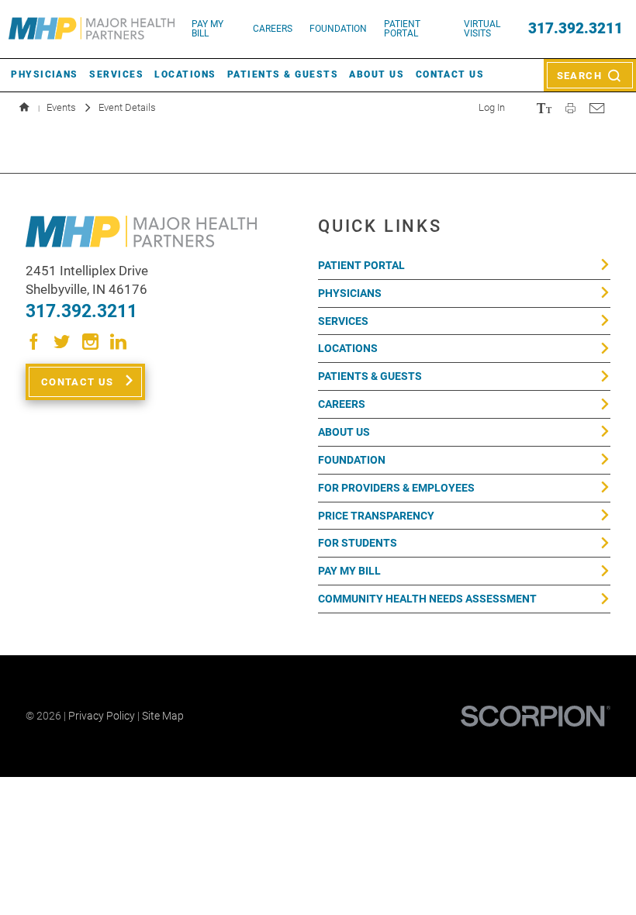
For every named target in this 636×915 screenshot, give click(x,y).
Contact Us (450, 74)
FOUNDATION (338, 28)
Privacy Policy (101, 716)
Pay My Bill (349, 571)
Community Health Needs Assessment (427, 598)
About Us (376, 74)
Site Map (163, 716)
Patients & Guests (282, 74)
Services (116, 74)
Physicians (44, 74)
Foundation (351, 460)
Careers (272, 28)
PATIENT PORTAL (402, 29)
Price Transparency (376, 515)
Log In (492, 107)
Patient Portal (361, 265)
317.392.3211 (575, 29)
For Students (357, 543)
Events (61, 107)
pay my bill (207, 29)
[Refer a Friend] (596, 108)
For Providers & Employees (396, 488)
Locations (185, 74)
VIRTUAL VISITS (482, 29)
